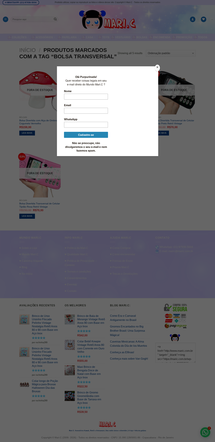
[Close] (157, 68)
